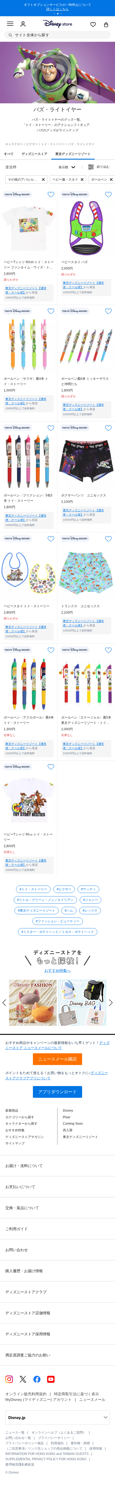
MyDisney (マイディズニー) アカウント (38, 1399)
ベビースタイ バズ (74, 262)
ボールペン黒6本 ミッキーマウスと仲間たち (85, 381)
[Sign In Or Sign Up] (23, 24)
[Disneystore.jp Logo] (57, 23)
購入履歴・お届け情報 (24, 1271)
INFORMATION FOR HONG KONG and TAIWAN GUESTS (47, 1454)
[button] (4, 1003)
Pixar (66, 1117)
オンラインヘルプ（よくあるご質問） (59, 1432)
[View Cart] (106, 25)
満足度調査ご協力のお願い (27, 1355)
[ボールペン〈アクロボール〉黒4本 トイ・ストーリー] (28, 683)
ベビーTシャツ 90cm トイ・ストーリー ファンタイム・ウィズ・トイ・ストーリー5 (29, 265)
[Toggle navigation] (10, 24)
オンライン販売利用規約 (26, 1394)
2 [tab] (59, 14)
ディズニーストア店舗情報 (27, 1313)
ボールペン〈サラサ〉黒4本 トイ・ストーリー (26, 381)
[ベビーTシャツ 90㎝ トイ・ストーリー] (28, 800)
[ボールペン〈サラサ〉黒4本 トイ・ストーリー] (28, 344)
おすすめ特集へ (57, 970)
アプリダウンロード (57, 1092)
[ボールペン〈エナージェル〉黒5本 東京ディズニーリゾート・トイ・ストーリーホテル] (86, 683)
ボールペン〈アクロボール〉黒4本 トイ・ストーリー (29, 720)
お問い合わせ (16, 1250)
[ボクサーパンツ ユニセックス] (86, 461)
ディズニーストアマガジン (24, 1137)
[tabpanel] (57, 8)
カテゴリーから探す (19, 1117)
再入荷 (67, 1130)
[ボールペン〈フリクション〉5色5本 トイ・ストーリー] (28, 461)
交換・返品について (22, 1208)
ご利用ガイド (16, 1229)
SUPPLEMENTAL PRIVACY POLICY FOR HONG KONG (45, 1459)
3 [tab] (63, 14)
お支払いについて (20, 1187)
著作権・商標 (80, 1443)
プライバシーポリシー (54, 1438)
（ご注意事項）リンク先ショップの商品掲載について (43, 1448)
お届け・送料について (24, 1166)
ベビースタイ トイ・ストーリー (26, 606)
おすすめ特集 (15, 1130)
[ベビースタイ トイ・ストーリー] (28, 572)
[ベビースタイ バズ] (86, 228)
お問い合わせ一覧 (18, 1438)
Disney (68, 1110)
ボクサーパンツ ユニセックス (83, 495)
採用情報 (95, 1448)
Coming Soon (73, 1123)
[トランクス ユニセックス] (86, 572)
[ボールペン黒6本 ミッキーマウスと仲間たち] (86, 344)
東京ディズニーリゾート (80, 1137)
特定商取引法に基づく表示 (76, 1394)
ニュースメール (92, 1399)
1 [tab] (56, 14)
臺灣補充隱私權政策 (19, 1464)
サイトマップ (15, 1143)
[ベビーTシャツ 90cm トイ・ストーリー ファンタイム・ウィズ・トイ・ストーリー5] (28, 228)
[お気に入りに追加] (51, 194)
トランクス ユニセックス (80, 606)
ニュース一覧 (15, 1432)
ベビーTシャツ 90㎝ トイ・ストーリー (28, 837)
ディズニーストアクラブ (26, 1292)
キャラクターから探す (21, 1123)
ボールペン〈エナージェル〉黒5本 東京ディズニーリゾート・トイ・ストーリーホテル (86, 720)
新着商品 (11, 1110)
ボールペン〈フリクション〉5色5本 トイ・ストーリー (28, 498)
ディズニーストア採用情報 (27, 1334)
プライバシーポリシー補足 (24, 1443)
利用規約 (57, 1443)
